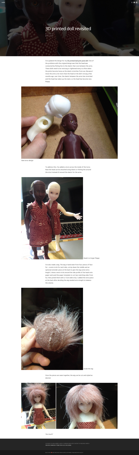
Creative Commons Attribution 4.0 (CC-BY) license (58, 445)
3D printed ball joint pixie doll (77, 61)
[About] (132, 2)
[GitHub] (136, 2)
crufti (3, 2)
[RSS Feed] (134, 2)
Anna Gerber (50, 36)
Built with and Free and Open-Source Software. (58, 452)
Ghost (81, 452)
